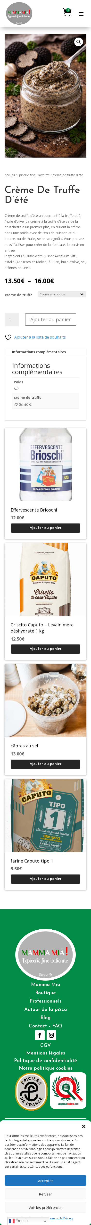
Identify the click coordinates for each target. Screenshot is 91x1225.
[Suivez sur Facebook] (40, 1035)
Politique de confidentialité (45, 1060)
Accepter (45, 1180)
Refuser (45, 1194)
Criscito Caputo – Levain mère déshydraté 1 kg (42, 628)
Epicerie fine (26, 175)
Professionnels (45, 1001)
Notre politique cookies (45, 1068)
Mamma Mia (45, 984)
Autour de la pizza (45, 1009)
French (21, 1221)
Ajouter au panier (50, 319)
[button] (83, 1126)
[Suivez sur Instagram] (51, 1035)
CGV (45, 1045)
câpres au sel (24, 746)
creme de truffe (19, 294)
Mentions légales (45, 1053)
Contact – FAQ (45, 1026)
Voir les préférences (46, 1207)
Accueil (10, 175)
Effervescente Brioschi (34, 510)
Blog (46, 1017)
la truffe (44, 175)
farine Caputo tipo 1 (32, 861)
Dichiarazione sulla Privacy (55, 1218)
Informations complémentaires (39, 352)
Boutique (45, 993)
